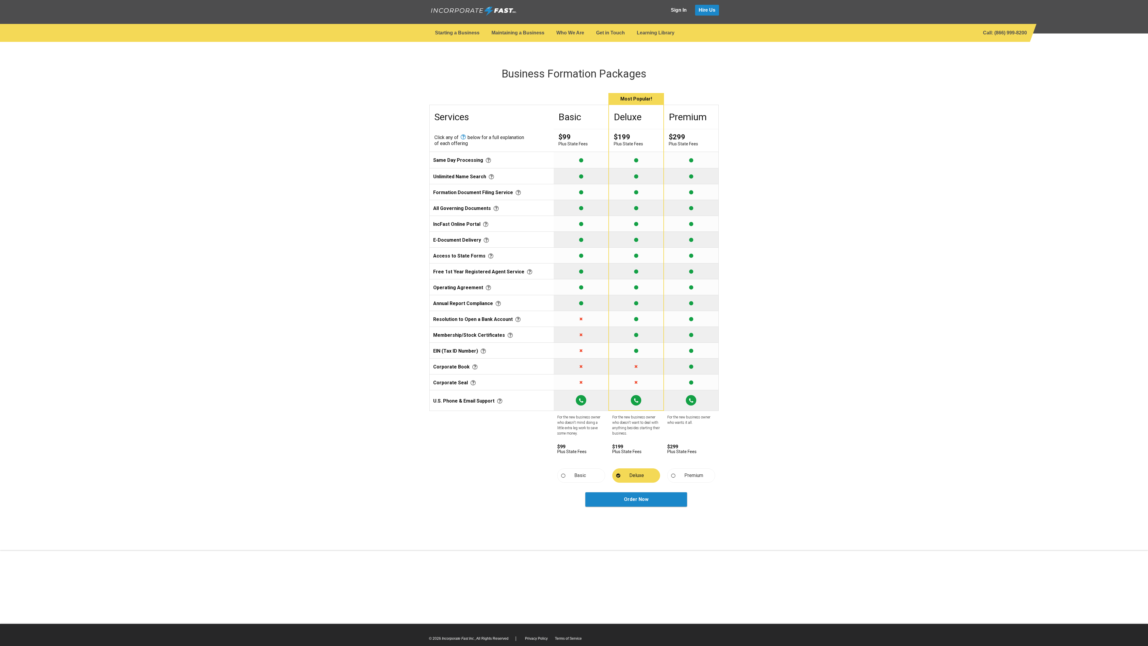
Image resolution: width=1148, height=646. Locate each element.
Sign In (679, 10)
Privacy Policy (536, 638)
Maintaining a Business (517, 32)
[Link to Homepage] (473, 11)
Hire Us (707, 10)
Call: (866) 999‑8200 (1005, 32)
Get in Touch (610, 32)
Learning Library (655, 32)
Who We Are (570, 32)
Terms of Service (568, 638)
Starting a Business (457, 32)
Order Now (636, 499)
